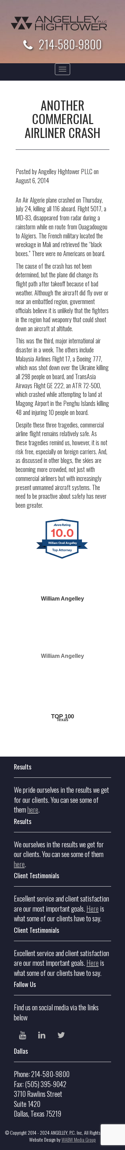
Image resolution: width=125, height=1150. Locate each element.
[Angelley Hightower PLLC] (62, 23)
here (32, 809)
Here (92, 908)
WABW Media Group (78, 1139)
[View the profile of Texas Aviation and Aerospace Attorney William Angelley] (62, 697)
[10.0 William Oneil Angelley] (62, 564)
